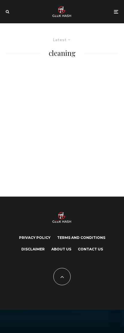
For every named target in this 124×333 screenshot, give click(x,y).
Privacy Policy (34, 237)
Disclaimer (33, 249)
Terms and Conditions (81, 237)
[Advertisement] (57, 125)
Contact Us (90, 249)
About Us (61, 249)
